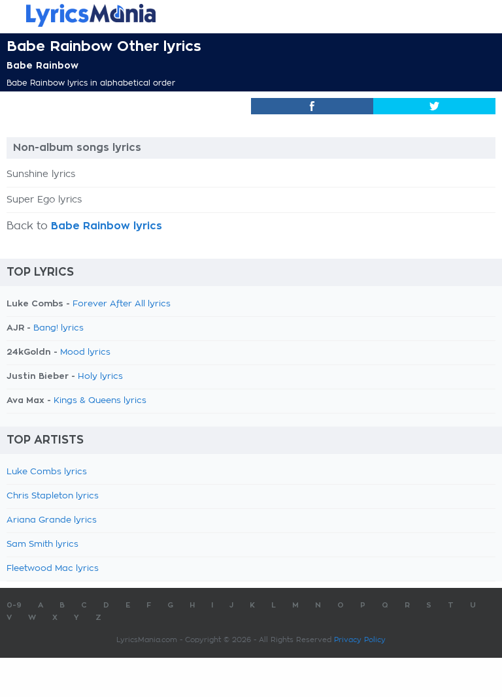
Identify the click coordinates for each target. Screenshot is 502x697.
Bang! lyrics (58, 328)
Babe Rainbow (42, 65)
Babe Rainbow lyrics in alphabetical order (91, 83)
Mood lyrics (85, 352)
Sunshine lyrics (41, 174)
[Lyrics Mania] (251, 15)
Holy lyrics (100, 376)
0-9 (14, 605)
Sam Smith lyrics (42, 544)
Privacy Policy (360, 639)
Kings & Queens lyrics (100, 401)
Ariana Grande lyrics (52, 520)
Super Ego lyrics (44, 199)
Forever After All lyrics (122, 304)
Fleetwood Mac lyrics (53, 568)
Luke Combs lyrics (47, 472)
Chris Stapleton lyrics (53, 496)
